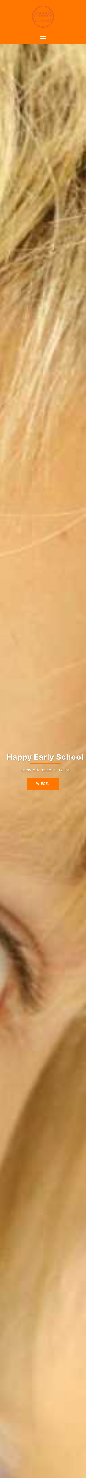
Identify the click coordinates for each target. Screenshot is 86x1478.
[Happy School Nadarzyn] (43, 16)
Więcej (43, 783)
